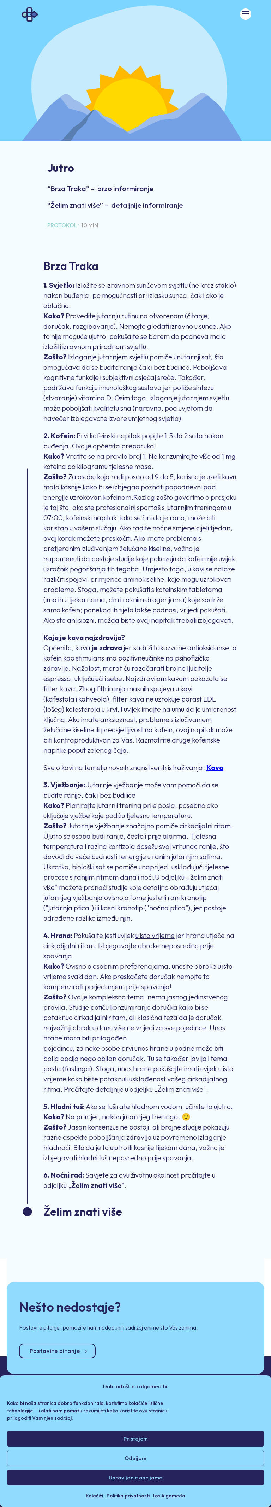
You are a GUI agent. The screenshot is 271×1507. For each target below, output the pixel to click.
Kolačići (94, 1496)
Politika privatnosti (128, 1496)
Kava (214, 767)
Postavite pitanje (55, 1350)
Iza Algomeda (169, 1496)
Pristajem (136, 1438)
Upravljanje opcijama (136, 1477)
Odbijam (135, 1458)
